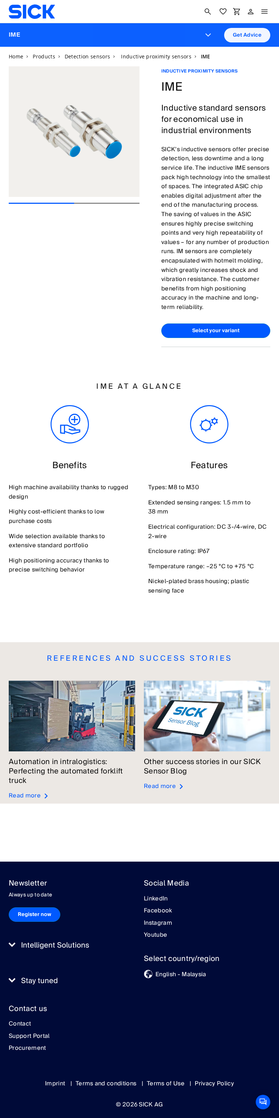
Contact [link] (20, 1024)
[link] (32, 11)
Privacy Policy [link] (214, 1083)
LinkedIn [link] (156, 899)
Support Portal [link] (29, 1036)
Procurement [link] (27, 1048)
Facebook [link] (158, 911)
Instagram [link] (158, 923)
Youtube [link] (155, 935)
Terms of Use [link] (166, 1083)
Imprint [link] (56, 1083)
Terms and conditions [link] (107, 1083)
